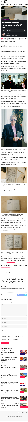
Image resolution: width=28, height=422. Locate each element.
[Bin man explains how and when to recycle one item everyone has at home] (23, 398)
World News (5, 19)
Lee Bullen (8, 33)
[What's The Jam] (6, 1)
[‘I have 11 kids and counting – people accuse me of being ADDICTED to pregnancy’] (23, 367)
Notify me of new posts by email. (10, 339)
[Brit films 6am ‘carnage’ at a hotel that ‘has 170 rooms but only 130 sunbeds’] (23, 405)
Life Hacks (23, 400)
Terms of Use (13, 288)
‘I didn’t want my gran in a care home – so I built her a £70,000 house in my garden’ (9, 375)
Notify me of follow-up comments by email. (13, 336)
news (14, 272)
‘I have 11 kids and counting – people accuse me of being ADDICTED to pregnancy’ (9, 367)
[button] (2, 1)
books (7, 272)
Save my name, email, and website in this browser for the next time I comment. (14, 330)
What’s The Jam (11, 262)
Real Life (22, 368)
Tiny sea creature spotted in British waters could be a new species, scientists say (9, 359)
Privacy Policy (8, 289)
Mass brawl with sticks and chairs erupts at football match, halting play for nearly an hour (9, 390)
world (21, 272)
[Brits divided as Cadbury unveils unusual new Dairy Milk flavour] (23, 352)
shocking (17, 272)
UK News (22, 360)
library (10, 272)
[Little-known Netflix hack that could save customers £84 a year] (23, 384)
